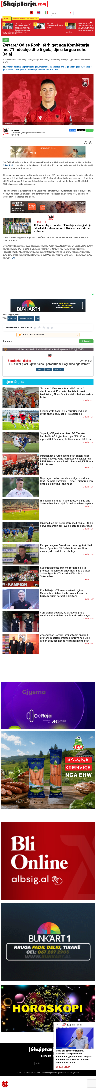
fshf (37, 318)
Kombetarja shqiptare (26, 318)
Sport (6, 40)
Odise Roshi (8, 165)
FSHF (13, 258)
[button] (5, 1083)
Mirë (40, 370)
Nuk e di (58, 370)
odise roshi (12, 318)
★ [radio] (35, 328)
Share (74, 130)
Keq (48, 370)
